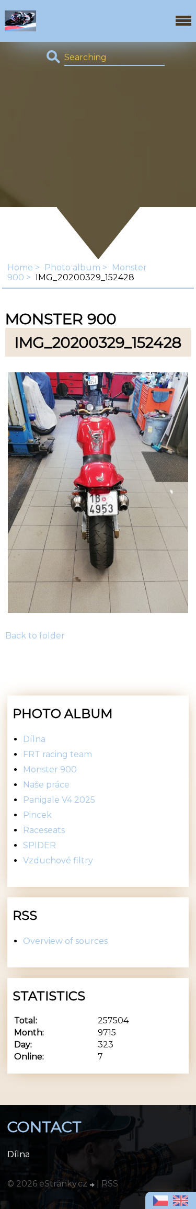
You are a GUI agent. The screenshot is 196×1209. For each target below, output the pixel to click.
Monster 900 (50, 769)
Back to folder (35, 636)
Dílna (34, 739)
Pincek (37, 815)
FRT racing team (57, 754)
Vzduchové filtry (58, 860)
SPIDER (39, 845)
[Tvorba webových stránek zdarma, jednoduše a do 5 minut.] (93, 1185)
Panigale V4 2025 (59, 800)
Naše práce (46, 785)
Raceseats (44, 830)
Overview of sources (65, 941)
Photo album (72, 267)
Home (20, 267)
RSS (109, 1184)
